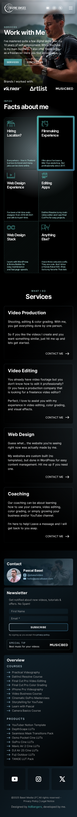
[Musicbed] (59, 645)
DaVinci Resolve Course (27, 676)
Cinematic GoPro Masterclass (30, 698)
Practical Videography (26, 672)
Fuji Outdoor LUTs (23, 755)
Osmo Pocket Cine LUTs (27, 738)
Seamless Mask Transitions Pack (32, 733)
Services (13, 62)
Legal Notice (47, 801)
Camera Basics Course (26, 710)
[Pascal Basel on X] (62, 779)
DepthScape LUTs (23, 729)
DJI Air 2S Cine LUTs (25, 750)
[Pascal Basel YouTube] (15, 779)
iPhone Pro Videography (27, 689)
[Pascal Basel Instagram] (38, 779)
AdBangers (35, 807)
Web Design (21, 434)
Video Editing (22, 370)
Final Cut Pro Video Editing (29, 681)
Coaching (18, 493)
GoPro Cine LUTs (23, 742)
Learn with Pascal (23, 706)
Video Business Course (27, 693)
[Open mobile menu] (71, 8)
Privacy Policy (30, 801)
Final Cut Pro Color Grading (29, 685)
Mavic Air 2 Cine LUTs (26, 746)
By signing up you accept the (29, 634)
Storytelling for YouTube (27, 702)
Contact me (35, 62)
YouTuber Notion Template (29, 725)
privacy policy (43, 634)
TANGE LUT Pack (23, 759)
